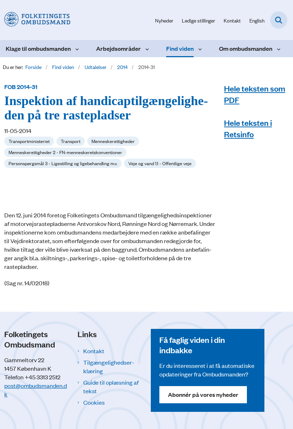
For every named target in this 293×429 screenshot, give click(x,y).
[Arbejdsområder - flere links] (146, 48)
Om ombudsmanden (245, 48)
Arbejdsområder (118, 48)
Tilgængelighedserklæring (108, 366)
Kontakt (93, 351)
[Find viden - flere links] (199, 48)
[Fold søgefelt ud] (278, 20)
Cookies (94, 402)
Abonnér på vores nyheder (203, 394)
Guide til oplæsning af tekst (111, 386)
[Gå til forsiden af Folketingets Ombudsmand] (35, 20)
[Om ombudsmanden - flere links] (277, 48)
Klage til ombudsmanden (38, 48)
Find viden (180, 48)
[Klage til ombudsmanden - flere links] (76, 48)
